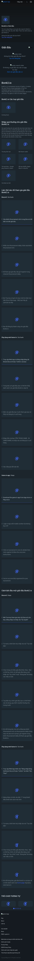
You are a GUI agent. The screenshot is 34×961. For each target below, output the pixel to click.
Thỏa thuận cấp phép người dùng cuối (10, 952)
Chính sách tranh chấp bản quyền (9, 950)
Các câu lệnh (4, 928)
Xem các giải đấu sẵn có (15, 72)
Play (2, 918)
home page (20, 883)
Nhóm (2, 921)
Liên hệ (3, 923)
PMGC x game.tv (5, 934)
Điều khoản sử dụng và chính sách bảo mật (11, 939)
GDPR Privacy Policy (6, 947)
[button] (13, 908)
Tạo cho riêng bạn (7, 37)
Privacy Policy (4, 944)
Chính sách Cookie (5, 942)
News (2, 931)
